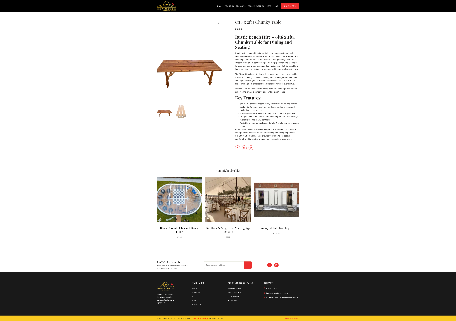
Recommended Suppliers (259, 6)
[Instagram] (269, 265)
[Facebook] (276, 265)
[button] (219, 23)
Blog (275, 6)
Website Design (200, 318)
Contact (268, 283)
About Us (229, 6)
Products (240, 6)
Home (220, 6)
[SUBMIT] (248, 265)
